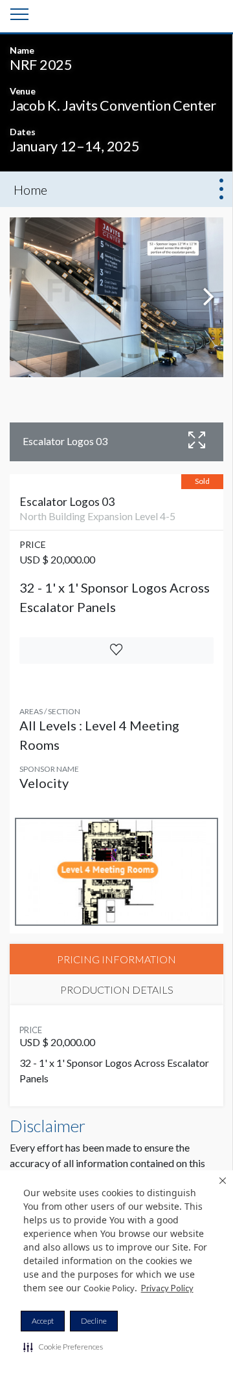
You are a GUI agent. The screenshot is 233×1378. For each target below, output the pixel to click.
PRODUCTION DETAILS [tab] (116, 989)
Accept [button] (43, 1321)
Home (30, 189)
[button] (63, 1347)
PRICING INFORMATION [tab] (116, 959)
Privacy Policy (167, 1288)
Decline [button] (94, 1321)
